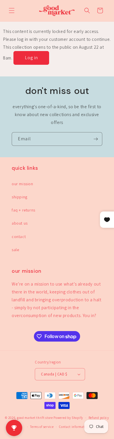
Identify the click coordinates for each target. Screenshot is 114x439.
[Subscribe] (95, 139)
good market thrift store (35, 418)
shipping (19, 197)
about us (20, 223)
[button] (11, 10)
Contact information (74, 427)
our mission (22, 183)
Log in (31, 57)
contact (19, 236)
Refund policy (99, 418)
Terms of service (41, 427)
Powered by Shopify (68, 418)
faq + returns (23, 210)
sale (15, 249)
